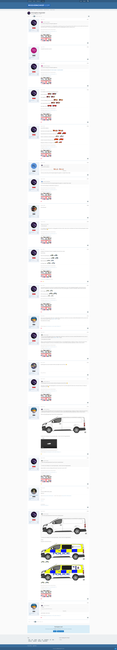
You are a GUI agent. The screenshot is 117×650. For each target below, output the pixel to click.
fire (42, 639)
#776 (88, 406)
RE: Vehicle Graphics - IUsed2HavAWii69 (56, 69)
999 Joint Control (48, 32)
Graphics (35, 639)
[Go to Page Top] (116, 649)
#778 (88, 487)
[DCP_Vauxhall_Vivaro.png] (63, 551)
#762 (88, 46)
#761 (88, 19)
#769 (88, 221)
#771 (88, 285)
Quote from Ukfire (46, 224)
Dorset (53, 318)
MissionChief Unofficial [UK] (66, 495)
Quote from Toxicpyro (46, 22)
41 (37, 16)
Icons (50, 31)
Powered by (58, 648)
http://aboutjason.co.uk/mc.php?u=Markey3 (53, 326)
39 (34, 16)
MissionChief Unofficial (44, 505)
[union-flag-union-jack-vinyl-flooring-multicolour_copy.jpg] (46, 37)
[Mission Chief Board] (58, 6)
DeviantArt (54, 31)
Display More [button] (64, 170)
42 (39, 16)
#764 (88, 89)
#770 (88, 249)
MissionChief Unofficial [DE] (48, 495)
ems (32, 639)
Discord (42, 500)
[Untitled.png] (63, 424)
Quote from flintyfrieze (46, 181)
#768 (88, 205)
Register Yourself (60, 631)
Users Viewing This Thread (64, 637)
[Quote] (88, 43)
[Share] (89, 16)
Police (29, 639)
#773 (88, 332)
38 (32, 16)
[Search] (88, 1)
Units (48, 31)
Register (84, 1)
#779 (88, 511)
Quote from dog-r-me (46, 381)
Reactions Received (31, 29)
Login (81, 1)
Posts (30, 30)
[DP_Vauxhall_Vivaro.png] (63, 572)
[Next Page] (41, 16)
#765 (88, 126)
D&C (56, 318)
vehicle (39, 639)
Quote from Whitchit (46, 165)
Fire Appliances (46, 639)
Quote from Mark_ (46, 460)
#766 (88, 162)
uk (50, 639)
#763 (88, 63)
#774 (88, 362)
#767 (88, 178)
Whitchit (47, 279)
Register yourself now (57, 628)
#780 (88, 602)
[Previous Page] (28, 16)
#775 (88, 378)
